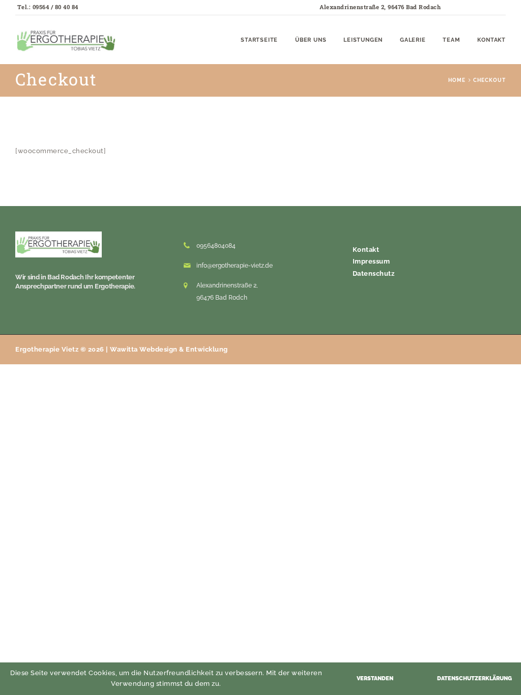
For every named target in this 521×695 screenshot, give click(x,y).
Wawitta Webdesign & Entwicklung (169, 349)
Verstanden (375, 678)
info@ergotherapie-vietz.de (234, 265)
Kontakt (366, 249)
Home (457, 80)
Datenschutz (374, 273)
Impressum (371, 261)
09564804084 (216, 245)
